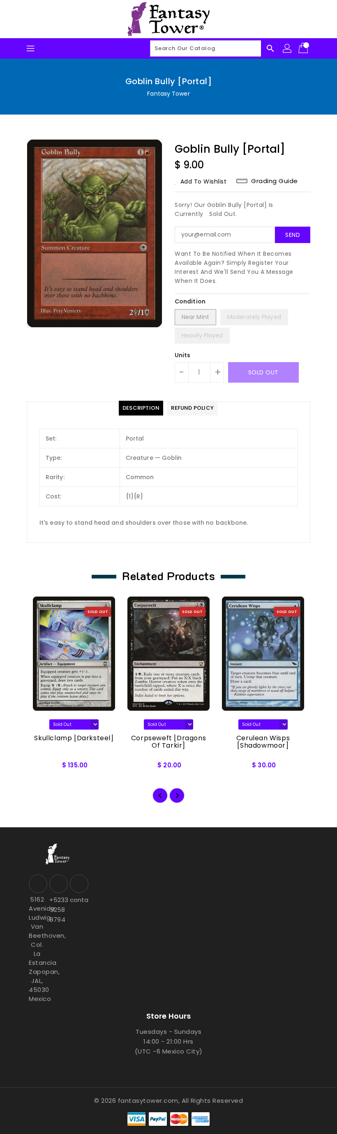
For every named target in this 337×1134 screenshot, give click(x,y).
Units (183, 355)
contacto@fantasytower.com (78, 899)
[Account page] (287, 48)
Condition (190, 301)
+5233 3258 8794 (57, 909)
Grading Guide (274, 181)
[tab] (141, 408)
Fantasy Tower (168, 94)
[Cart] (304, 48)
